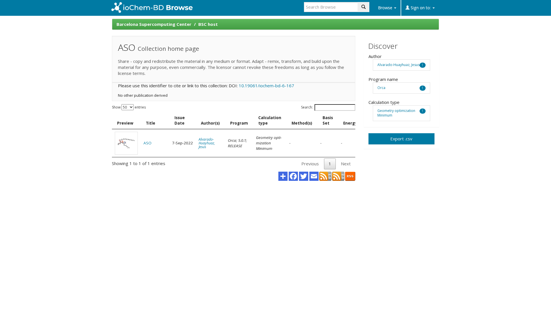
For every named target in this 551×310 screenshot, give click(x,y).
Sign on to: (421, 7)
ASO (147, 143)
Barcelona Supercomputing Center (154, 24)
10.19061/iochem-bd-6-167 (266, 85)
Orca (381, 87)
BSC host (208, 24)
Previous (310, 163)
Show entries (129, 107)
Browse (385, 7)
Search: (307, 107)
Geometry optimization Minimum (396, 113)
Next (346, 163)
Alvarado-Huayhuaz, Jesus (207, 143)
